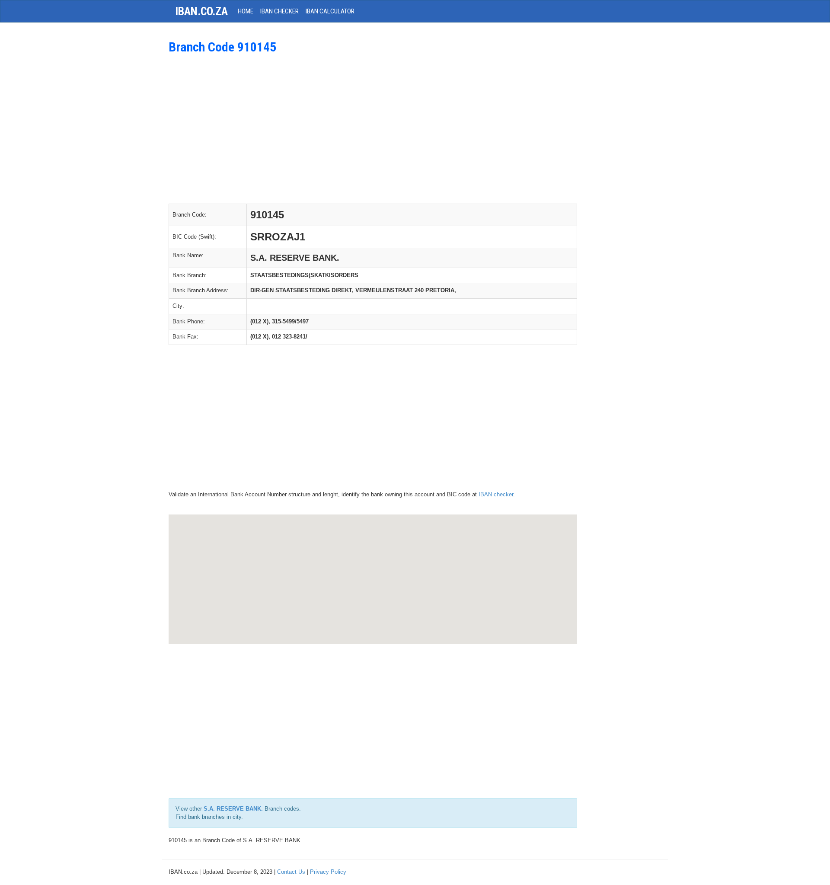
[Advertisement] (373, 127)
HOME (245, 11)
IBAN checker (496, 494)
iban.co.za (201, 11)
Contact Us (291, 872)
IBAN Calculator (330, 11)
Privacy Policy (328, 872)
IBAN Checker (279, 11)
